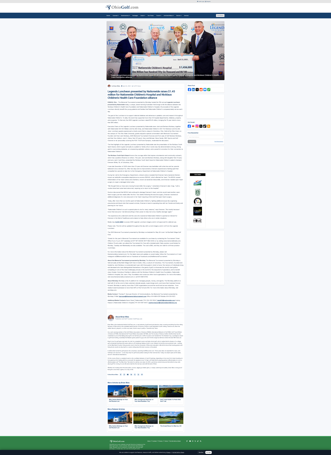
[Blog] (138, 374)
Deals (142, 15)
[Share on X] (197, 89)
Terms (166, 441)
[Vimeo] (142, 374)
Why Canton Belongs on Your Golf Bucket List (118, 400)
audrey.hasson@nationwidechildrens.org (163, 303)
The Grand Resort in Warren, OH (170, 426)
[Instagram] (124, 374)
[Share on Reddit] (201, 89)
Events (178, 15)
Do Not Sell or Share (175, 441)
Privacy (161, 441)
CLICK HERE (119, 222)
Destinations (125, 15)
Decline (201, 452)
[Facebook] (120, 374)
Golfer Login (201, 1)
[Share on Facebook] (189, 89)
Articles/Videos (168, 15)
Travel (158, 15)
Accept (208, 452)
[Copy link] (208, 89)
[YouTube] (127, 374)
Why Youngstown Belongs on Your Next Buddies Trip (144, 400)
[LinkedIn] (131, 374)
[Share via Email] (204, 89)
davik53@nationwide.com (166, 300)
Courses (115, 15)
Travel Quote (220, 15)
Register (208, 1)
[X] (134, 374)
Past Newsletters (218, 141)
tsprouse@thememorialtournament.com (132, 296)
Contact (154, 441)
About (149, 441)
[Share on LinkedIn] (193, 89)
